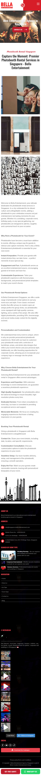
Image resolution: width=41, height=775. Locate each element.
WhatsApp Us (32, 771)
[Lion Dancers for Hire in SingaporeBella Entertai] (5, 676)
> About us (4, 583)
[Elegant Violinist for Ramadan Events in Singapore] (5, 717)
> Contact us (4, 596)
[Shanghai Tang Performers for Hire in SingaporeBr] (5, 686)
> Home (3, 578)
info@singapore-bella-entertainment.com (17, 527)
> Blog (3, 600)
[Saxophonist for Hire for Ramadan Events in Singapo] (5, 727)
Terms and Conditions (24, 760)
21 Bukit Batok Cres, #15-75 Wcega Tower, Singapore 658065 (21, 541)
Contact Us (18, 29)
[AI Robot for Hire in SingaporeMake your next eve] (5, 655)
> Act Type (4, 587)
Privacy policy (14, 760)
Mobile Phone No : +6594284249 (15, 532)
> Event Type (5, 592)
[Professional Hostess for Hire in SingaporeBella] (5, 665)
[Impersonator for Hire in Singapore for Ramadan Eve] (5, 706)
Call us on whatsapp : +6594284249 (16, 535)
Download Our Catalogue (22, 750)
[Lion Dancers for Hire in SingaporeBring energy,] (5, 696)
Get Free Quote (10, 771)
